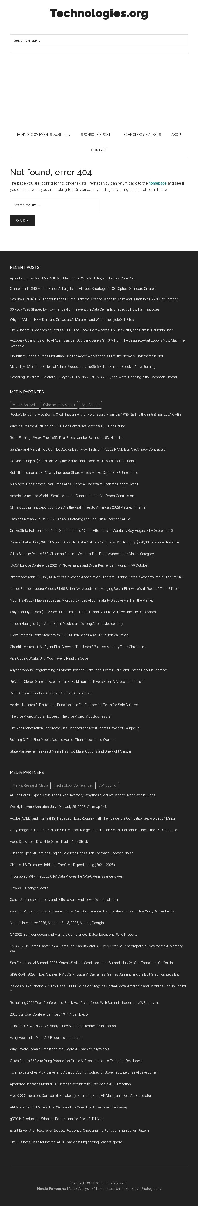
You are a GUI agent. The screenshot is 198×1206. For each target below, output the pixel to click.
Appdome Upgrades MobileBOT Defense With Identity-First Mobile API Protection (70, 1084)
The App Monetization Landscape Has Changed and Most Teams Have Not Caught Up (75, 728)
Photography (151, 1189)
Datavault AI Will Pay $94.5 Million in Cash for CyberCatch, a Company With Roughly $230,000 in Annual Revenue (94, 542)
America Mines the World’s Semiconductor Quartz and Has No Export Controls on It (73, 496)
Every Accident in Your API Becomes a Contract (46, 1038)
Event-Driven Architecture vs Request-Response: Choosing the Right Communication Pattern (79, 1130)
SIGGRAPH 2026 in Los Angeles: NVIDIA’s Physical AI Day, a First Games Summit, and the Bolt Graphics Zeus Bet (94, 974)
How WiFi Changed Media (29, 888)
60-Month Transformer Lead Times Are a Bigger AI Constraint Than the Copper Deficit (74, 484)
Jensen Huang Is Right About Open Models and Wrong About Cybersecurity (66, 624)
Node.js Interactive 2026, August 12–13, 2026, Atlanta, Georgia (57, 923)
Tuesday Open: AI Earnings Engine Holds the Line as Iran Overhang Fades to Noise (71, 853)
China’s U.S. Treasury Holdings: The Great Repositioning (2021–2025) (62, 865)
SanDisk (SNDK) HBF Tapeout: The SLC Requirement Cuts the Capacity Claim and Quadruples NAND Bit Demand (94, 299)
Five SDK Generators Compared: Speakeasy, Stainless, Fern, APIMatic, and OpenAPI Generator (80, 1096)
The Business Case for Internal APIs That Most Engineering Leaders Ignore (66, 1142)
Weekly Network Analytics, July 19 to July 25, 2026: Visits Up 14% (58, 807)
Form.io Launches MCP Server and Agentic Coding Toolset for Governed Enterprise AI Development (84, 1072)
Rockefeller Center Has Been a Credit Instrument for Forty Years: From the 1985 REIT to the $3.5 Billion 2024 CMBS (96, 414)
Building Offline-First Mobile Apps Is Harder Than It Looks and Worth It (62, 740)
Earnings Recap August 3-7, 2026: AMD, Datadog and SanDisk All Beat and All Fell (70, 519)
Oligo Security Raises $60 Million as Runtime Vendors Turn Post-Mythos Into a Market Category (82, 554)
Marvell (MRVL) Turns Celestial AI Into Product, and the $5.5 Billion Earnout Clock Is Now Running (83, 367)
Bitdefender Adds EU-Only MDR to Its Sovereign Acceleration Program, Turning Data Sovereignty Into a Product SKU (97, 577)
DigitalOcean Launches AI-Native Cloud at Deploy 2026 (51, 693)
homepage (158, 183)
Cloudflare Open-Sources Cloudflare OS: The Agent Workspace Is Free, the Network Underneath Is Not (86, 356)
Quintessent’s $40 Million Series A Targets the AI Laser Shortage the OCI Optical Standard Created (83, 289)
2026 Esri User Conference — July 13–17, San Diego (49, 1014)
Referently (130, 1189)
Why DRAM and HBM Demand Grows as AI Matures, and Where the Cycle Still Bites (72, 320)
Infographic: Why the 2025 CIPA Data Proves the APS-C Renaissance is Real (66, 876)
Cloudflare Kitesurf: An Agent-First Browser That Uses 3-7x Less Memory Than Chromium (77, 647)
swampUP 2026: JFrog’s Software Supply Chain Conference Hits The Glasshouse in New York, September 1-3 (93, 911)
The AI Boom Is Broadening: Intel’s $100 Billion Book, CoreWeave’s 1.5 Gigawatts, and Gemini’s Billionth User (91, 330)
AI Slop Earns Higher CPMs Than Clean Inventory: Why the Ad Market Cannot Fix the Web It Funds (82, 795)
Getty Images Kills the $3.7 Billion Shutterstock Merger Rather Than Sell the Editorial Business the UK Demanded (93, 830)
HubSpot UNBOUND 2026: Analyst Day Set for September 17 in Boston (63, 1026)
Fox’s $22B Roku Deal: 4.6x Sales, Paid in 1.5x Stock (49, 842)
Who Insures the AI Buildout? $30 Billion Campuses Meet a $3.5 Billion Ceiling (67, 426)
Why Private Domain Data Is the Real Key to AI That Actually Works (59, 1049)
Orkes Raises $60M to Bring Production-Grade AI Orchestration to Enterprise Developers (76, 1061)
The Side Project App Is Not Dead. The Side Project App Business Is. (60, 716)
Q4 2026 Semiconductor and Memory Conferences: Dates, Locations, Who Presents (74, 934)
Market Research (107, 1189)
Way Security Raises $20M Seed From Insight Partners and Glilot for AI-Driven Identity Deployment (83, 612)
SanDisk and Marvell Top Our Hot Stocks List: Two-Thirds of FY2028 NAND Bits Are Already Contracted (87, 449)
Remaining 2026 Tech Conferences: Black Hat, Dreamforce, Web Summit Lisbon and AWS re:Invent (84, 1003)
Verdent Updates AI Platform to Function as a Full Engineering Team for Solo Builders (74, 705)
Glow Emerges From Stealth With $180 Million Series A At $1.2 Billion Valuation (69, 635)
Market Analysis (79, 1189)
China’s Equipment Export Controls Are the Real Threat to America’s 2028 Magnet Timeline (77, 507)
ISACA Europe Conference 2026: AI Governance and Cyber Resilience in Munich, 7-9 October (79, 565)
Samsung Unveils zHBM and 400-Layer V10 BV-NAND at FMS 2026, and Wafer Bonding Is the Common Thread (93, 377)
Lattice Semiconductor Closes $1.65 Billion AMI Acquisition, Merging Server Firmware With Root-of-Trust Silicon (94, 589)
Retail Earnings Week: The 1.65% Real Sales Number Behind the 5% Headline (66, 438)
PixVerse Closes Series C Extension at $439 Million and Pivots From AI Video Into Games (76, 682)
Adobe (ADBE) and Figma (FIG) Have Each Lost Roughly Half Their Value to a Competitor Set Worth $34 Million (93, 818)
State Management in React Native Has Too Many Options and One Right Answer (70, 751)
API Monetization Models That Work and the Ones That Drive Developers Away (68, 1107)
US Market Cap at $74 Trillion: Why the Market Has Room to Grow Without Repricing (73, 461)
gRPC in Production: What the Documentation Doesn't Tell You (57, 1119)
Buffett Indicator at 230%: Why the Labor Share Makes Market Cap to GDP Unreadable (74, 473)
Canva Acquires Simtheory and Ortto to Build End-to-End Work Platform (64, 900)
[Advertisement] (99, 90)
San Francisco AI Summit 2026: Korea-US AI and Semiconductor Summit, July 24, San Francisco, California (91, 963)
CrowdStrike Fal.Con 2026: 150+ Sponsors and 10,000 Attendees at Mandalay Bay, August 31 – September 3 (91, 531)
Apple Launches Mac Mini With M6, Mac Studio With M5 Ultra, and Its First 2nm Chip (72, 278)
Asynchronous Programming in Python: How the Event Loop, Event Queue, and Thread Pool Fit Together (88, 670)
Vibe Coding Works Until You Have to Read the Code (49, 658)
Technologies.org (99, 13)
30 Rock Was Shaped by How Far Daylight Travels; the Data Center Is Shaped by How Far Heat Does (85, 309)
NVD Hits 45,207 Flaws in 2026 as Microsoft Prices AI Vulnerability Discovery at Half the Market (81, 600)
